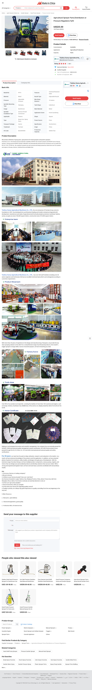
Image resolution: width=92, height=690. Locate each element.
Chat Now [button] (73, 35)
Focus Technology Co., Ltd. (34, 683)
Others (48, 634)
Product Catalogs (27, 624)
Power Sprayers (6, 628)
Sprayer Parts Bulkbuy (71, 664)
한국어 (71, 677)
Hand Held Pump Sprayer (10, 651)
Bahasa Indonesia (52, 679)
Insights (50, 675)
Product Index (82, 673)
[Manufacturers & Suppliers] (46, 3)
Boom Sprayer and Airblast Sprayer (33, 631)
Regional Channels (72, 673)
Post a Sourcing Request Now (23, 548)
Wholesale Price (54, 673)
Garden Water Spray (8, 664)
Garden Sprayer (24, 13)
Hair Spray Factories (56, 660)
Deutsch (53, 677)
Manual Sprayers (50, 628)
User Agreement (56, 683)
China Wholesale (44, 673)
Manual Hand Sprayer (45, 651)
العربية (65, 677)
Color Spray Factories (41, 660)
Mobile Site (43, 675)
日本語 (76, 677)
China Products (16, 673)
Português (26, 677)
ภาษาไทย (85, 677)
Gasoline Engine (6, 631)
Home (3, 13)
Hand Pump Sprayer (35, 13)
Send (17, 545)
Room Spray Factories (25, 660)
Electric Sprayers (28, 628)
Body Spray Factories (9, 660)
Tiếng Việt (43, 679)
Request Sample (83, 39)
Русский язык (40, 677)
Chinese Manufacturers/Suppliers (30, 673)
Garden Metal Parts (71, 660)
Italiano (47, 677)
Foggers (48, 631)
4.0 (71, 86)
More (3, 667)
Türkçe (37, 679)
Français (33, 677)
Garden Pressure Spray (24, 664)
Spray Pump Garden (56, 664)
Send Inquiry (59, 35)
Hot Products (7, 673)
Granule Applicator (29, 634)
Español (20, 677)
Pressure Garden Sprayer (48, 13)
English (14, 677)
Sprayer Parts (5, 634)
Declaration (64, 683)
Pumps (70, 628)
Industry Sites (63, 673)
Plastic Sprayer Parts (41, 664)
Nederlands (60, 677)
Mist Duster (71, 631)
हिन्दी (80, 677)
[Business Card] (88, 91)
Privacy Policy (72, 683)
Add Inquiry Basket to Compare (27, 59)
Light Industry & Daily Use (13, 13)
